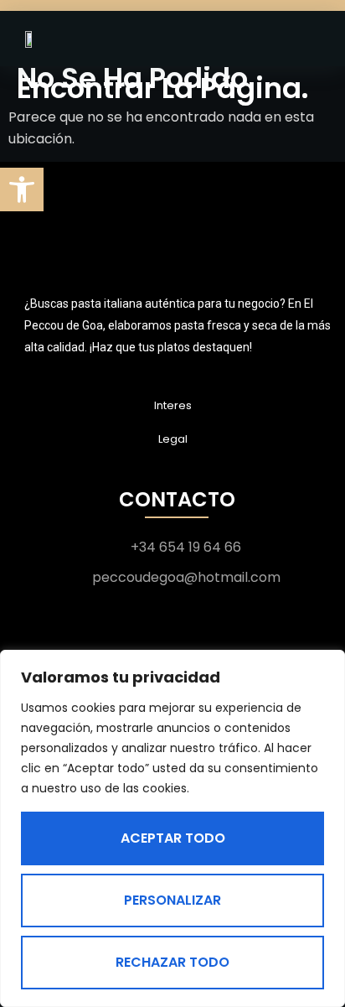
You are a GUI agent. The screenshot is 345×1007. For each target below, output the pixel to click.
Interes (173, 405)
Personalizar (172, 900)
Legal (173, 439)
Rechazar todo (172, 962)
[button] (22, 189)
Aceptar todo (173, 838)
